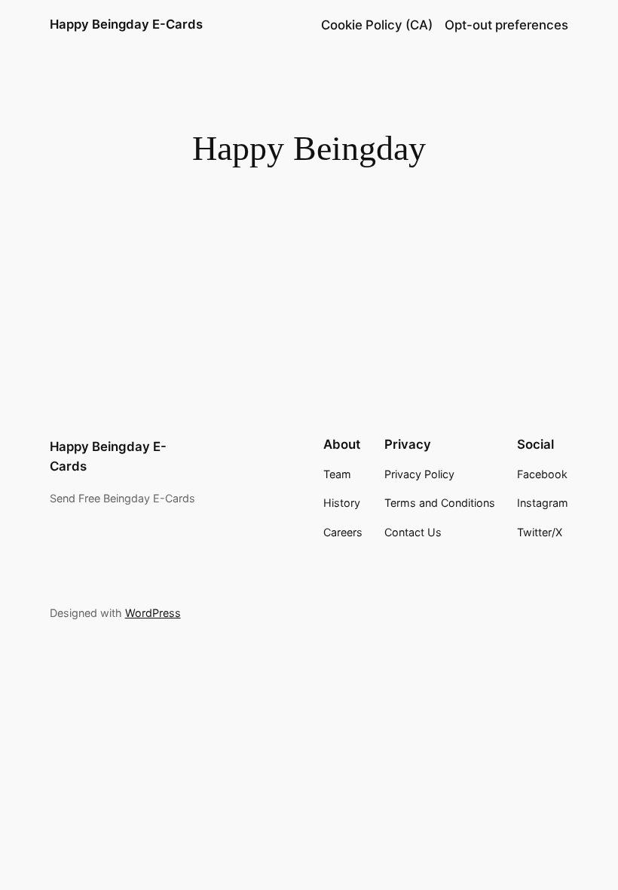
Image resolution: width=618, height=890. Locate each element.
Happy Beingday (310, 224)
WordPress (153, 612)
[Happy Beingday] (147, 197)
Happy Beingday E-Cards (126, 24)
